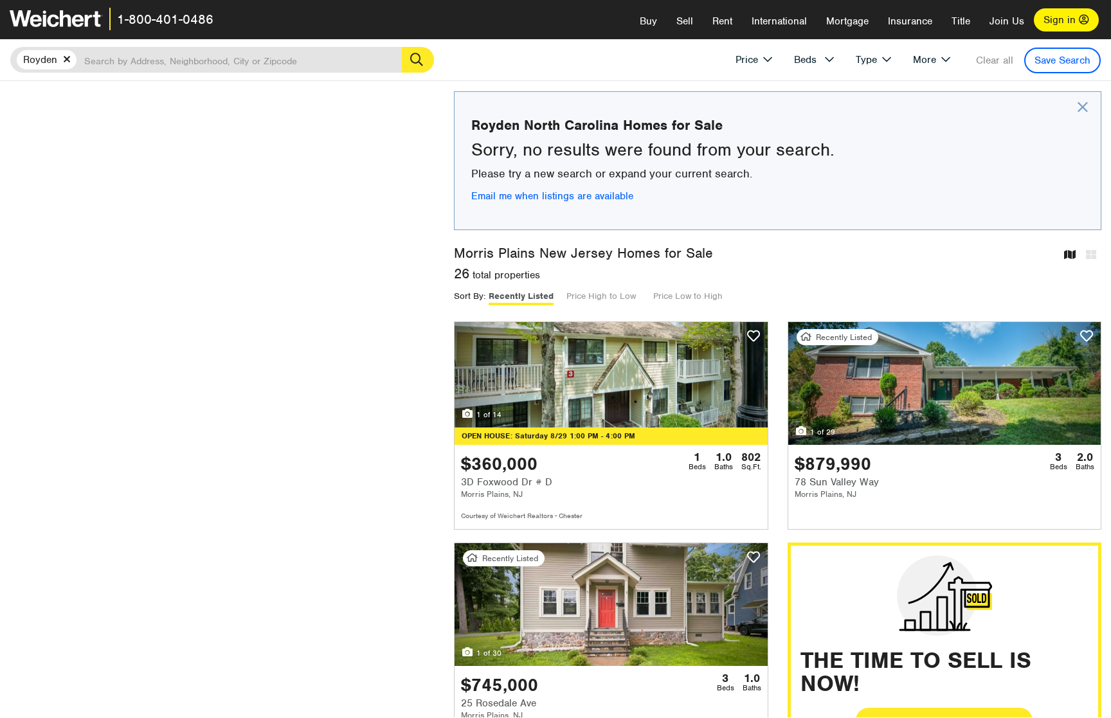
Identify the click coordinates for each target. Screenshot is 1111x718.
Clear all (994, 60)
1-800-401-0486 (165, 19)
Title (961, 21)
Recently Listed (521, 296)
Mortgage (847, 21)
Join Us (1006, 21)
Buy (648, 21)
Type (866, 59)
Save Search (1062, 60)
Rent (722, 21)
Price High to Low (601, 296)
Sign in (1061, 19)
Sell (684, 21)
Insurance (910, 21)
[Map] (1070, 255)
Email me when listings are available (552, 196)
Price (747, 59)
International (779, 21)
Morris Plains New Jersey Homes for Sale (583, 253)
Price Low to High (688, 296)
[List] (1091, 255)
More (924, 59)
